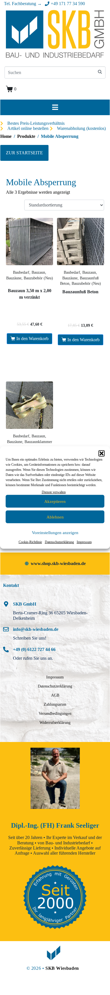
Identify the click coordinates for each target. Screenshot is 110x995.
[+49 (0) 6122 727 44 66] (6, 649)
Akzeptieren (55, 501)
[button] (101, 453)
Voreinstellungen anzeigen (55, 532)
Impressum (84, 542)
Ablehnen (55, 517)
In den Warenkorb (32, 338)
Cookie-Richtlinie (30, 542)
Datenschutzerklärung (59, 542)
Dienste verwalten (54, 492)
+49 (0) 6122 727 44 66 (34, 649)
